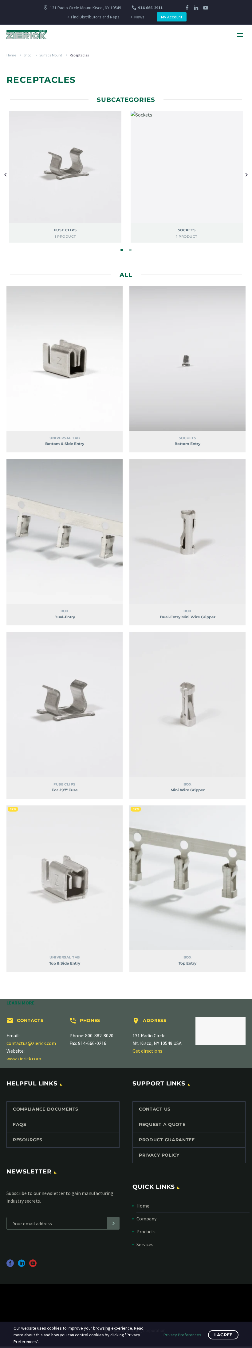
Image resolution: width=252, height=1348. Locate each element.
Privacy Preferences (182, 1335)
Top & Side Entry (64, 963)
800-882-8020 (99, 1035)
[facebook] (10, 1265)
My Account (171, 17)
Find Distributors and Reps (95, 17)
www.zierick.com (23, 1058)
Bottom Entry (187, 443)
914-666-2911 (150, 7)
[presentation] (5, 174)
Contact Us (155, 1109)
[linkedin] (21, 1265)
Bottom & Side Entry (64, 443)
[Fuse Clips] (65, 167)
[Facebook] (187, 7)
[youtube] (33, 1265)
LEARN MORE (20, 1003)
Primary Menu (240, 35)
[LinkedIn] (196, 7)
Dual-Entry (64, 617)
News (139, 17)
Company (146, 1219)
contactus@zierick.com (31, 1043)
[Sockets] (187, 167)
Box (65, 611)
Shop (28, 55)
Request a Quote (162, 1124)
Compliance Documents (45, 1109)
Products (146, 1231)
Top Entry (187, 963)
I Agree (223, 1335)
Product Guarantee (167, 1140)
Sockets (187, 438)
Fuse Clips (64, 784)
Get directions (147, 1051)
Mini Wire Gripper (188, 790)
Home (11, 55)
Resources (27, 1140)
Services (144, 1244)
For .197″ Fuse (65, 790)
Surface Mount (50, 55)
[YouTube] (205, 7)
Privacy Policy (159, 1155)
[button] (121, 250)
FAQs (19, 1124)
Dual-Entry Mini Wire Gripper (187, 617)
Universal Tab (64, 438)
